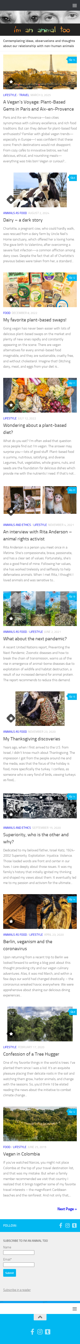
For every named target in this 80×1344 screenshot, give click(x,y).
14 (73, 59)
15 (73, 696)
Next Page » (67, 1209)
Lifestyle (10, 95)
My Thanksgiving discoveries (31, 739)
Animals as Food (15, 213)
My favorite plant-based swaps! (34, 320)
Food (6, 313)
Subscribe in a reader (17, 1290)
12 (73, 277)
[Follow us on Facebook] (60, 1225)
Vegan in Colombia (21, 1154)
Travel (24, 95)
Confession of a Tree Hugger (31, 1054)
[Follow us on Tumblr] (74, 1225)
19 (73, 596)
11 (73, 383)
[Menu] (74, 5)
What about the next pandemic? (35, 639)
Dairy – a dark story (23, 220)
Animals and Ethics (17, 525)
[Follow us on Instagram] (67, 1225)
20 (73, 490)
